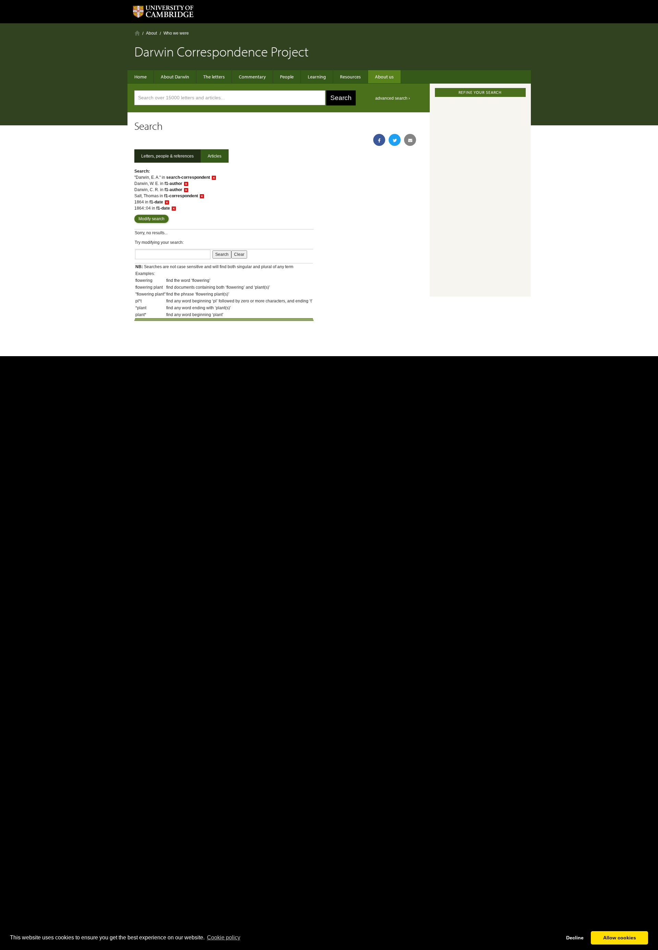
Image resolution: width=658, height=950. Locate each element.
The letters (214, 77)
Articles (214, 156)
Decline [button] (575, 937)
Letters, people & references (167, 156)
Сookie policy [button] (223, 937)
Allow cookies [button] (619, 937)
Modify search (151, 218)
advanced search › (392, 98)
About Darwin (175, 77)
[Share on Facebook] (379, 140)
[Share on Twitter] (395, 140)
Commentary (252, 77)
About (151, 33)
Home (137, 33)
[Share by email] (410, 140)
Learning (317, 77)
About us (384, 77)
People (287, 77)
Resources (350, 77)
